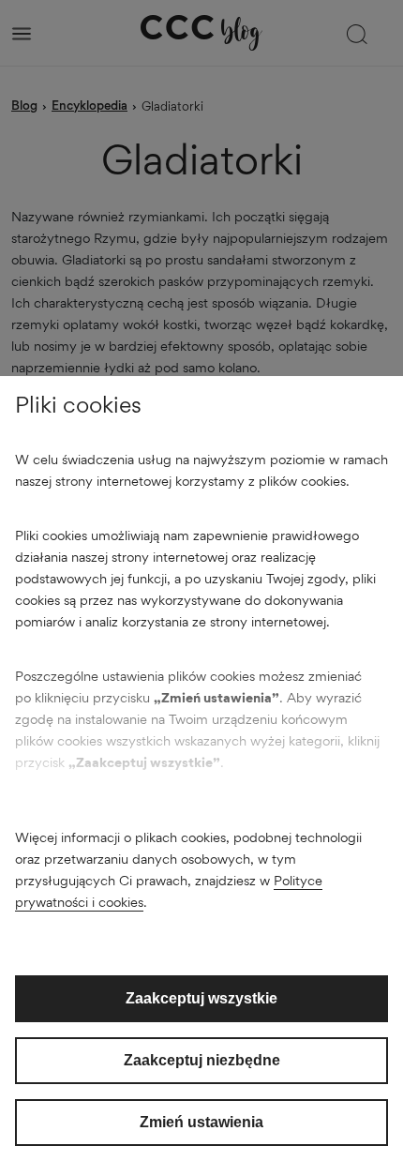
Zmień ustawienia (201, 1122)
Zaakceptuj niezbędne (202, 1060)
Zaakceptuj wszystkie (201, 998)
